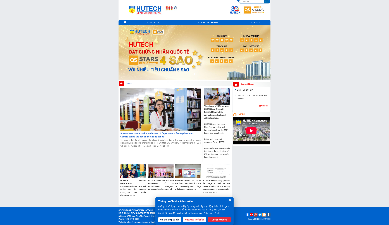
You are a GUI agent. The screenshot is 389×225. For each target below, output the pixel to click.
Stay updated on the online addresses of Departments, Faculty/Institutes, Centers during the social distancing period (157, 135)
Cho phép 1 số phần (194, 219)
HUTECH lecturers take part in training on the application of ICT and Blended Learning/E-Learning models (217, 152)
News (129, 83)
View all (264, 106)
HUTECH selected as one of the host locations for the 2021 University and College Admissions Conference (188, 185)
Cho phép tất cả (219, 219)
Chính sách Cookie (212, 213)
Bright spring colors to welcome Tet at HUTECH (214, 140)
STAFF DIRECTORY (245, 90)
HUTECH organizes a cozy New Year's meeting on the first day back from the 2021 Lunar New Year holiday (216, 128)
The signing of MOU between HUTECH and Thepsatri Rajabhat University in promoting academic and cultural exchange (216, 112)
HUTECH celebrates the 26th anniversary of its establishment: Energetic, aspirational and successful (161, 185)
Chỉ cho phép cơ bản (169, 219)
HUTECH (266, 219)
